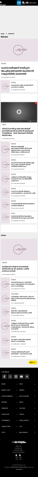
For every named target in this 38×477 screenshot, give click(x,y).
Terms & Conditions (18, 452)
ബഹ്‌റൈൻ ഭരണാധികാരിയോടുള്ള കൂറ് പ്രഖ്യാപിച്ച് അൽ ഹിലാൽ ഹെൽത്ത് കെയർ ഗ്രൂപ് (22, 164)
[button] (3, 3)
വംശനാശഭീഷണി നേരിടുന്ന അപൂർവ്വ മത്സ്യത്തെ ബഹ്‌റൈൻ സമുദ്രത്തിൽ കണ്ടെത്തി (17, 71)
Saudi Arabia (14, 294)
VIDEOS (3, 235)
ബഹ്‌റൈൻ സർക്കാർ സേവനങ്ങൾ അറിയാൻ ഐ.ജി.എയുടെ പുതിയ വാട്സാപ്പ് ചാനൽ (15, 269)
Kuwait (13, 213)
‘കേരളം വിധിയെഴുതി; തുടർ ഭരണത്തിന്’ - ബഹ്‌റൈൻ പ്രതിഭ (21, 353)
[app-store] (20, 457)
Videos (4, 124)
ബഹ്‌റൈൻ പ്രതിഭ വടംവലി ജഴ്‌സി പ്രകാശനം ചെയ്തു (22, 86)
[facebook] (4, 376)
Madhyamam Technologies (19, 467)
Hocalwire (19, 469)
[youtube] (21, 376)
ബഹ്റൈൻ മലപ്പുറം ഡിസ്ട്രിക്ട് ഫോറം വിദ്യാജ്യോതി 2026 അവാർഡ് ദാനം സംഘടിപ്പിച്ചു (23, 284)
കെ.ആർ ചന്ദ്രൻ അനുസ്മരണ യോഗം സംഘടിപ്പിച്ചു (21, 340)
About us (18, 446)
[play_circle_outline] (19, 112)
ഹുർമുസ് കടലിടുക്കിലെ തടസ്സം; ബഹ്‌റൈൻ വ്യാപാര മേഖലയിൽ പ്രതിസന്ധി (21, 179)
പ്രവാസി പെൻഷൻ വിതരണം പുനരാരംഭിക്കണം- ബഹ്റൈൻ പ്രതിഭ (23, 192)
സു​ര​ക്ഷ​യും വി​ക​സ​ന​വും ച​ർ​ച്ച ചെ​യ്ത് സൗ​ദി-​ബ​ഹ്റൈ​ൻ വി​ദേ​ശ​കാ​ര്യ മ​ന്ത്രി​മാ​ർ (23, 298)
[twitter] (10, 376)
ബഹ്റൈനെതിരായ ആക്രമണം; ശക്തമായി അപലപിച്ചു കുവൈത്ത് (22, 217)
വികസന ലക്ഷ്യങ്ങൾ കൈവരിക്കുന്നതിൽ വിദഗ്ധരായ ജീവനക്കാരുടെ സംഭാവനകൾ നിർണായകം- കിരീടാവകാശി (21, 149)
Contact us (18, 448)
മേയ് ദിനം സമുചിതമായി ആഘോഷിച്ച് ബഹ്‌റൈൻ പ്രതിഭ (21, 312)
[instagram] (16, 376)
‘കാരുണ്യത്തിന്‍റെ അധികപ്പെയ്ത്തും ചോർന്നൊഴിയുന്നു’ (23, 204)
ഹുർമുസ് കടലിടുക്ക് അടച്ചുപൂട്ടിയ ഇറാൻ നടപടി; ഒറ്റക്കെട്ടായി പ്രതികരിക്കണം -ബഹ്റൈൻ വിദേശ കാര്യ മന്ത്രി (22, 326)
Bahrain (3, 63)
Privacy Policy (18, 450)
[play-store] (17, 457)
